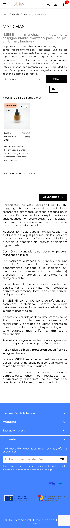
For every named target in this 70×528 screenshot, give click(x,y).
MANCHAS (13, 26)
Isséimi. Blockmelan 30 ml (10, 136)
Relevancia (22, 79)
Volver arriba (53, 197)
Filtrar (56, 79)
